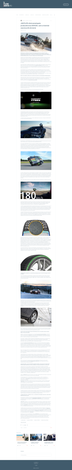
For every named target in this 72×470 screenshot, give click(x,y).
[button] (66, 5)
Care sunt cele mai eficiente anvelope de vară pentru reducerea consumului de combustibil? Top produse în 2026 (22, 442)
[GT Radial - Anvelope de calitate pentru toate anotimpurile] (36, 437)
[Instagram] (36, 465)
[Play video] (36, 100)
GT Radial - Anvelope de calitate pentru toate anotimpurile (35, 442)
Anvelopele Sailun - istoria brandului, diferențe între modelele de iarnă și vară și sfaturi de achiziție (48, 442)
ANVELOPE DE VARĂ (23, 422)
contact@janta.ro (36, 462)
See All (55, 432)
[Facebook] (35, 465)
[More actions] (50, 20)
